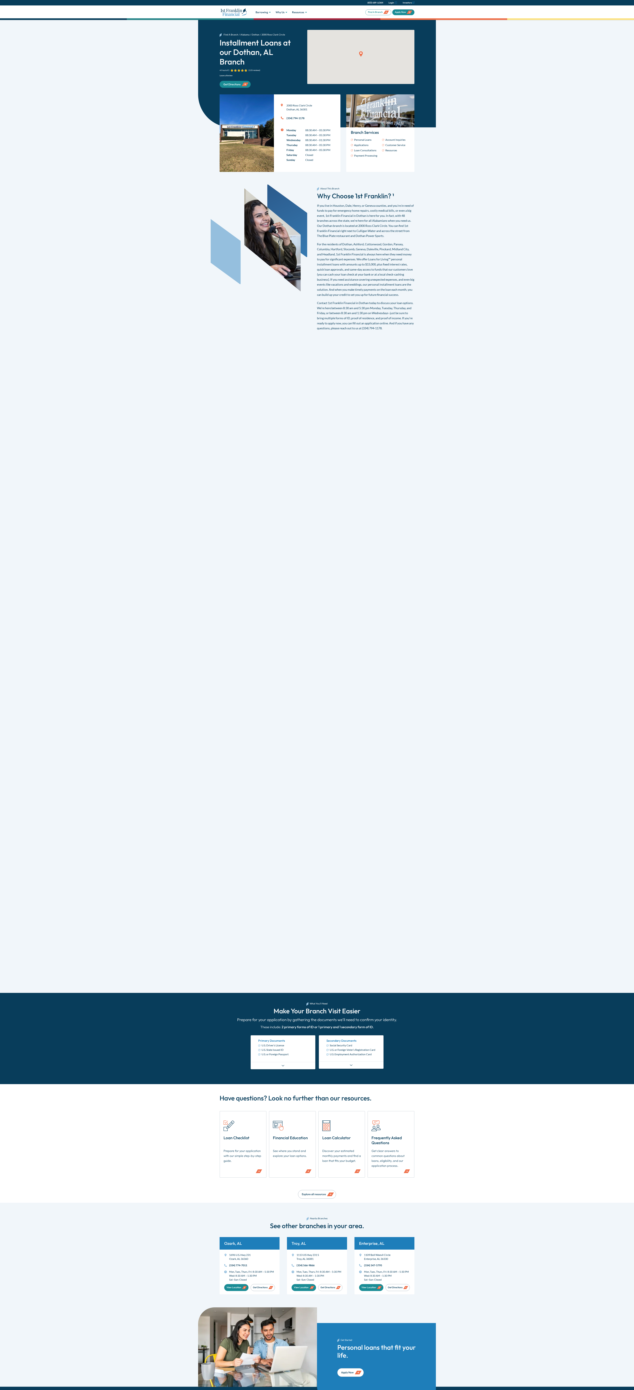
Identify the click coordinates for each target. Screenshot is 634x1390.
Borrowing (262, 12)
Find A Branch (375, 12)
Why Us (280, 12)
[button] (361, 54)
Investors (407, 2)
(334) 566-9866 (306, 1265)
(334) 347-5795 (373, 1265)
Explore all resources (314, 1194)
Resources (298, 12)
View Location (234, 1287)
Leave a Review (226, 75)
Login (391, 2)
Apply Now (400, 12)
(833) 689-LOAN (375, 2)
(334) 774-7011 (238, 1265)
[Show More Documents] (283, 1065)
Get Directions (260, 1287)
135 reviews (254, 70)
